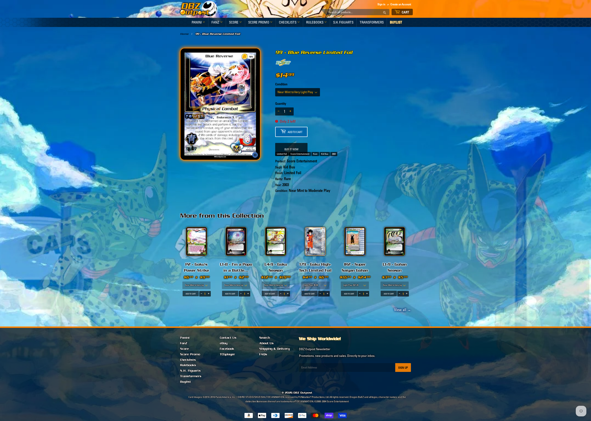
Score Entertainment (299, 153)
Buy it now (291, 149)
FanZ (215, 22)
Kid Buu (324, 153)
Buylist (396, 22)
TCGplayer (227, 354)
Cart (405, 12)
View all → (402, 309)
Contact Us (228, 337)
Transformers (372, 22)
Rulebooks (315, 22)
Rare (315, 153)
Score (234, 22)
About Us (266, 343)
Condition (281, 84)
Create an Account (400, 4)
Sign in (381, 4)
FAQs (263, 354)
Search (264, 337)
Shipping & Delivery (274, 348)
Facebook (227, 348)
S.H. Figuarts (343, 22)
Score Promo (259, 22)
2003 (334, 153)
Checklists (288, 22)
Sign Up (403, 367)
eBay (223, 343)
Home (184, 34)
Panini (197, 22)
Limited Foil (282, 153)
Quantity (280, 103)
